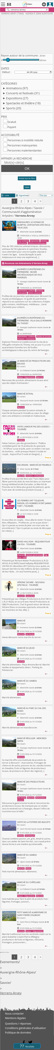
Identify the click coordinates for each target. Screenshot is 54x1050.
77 (27, 1046)
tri (28, 195)
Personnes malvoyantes (22, 145)
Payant (12, 127)
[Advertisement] (27, 34)
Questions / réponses (18, 1023)
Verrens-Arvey (10, 993)
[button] (27, 179)
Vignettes (22, 195)
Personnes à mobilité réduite (25, 140)
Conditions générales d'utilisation (25, 1028)
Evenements (9, 962)
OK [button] (27, 168)
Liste (5, 195)
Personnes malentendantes (25, 150)
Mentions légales (15, 1018)
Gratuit (12, 122)
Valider (27, 187)
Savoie (38, 208)
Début (6, 72)
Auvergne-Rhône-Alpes (17, 208)
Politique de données (18, 1032)
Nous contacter (14, 1013)
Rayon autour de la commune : (20, 55)
